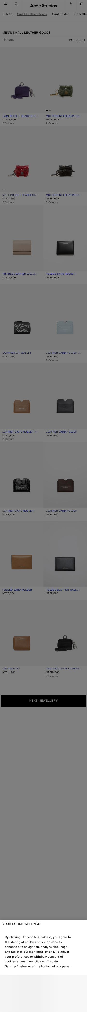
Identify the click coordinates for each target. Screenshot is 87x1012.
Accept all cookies (43, 1004)
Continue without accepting (43, 994)
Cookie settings (43, 983)
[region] (43, 966)
